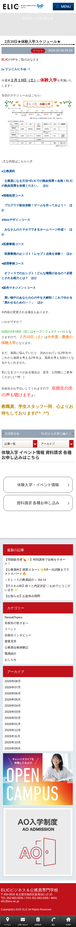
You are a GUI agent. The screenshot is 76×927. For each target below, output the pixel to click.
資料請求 (38, 925)
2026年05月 (13, 699)
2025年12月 (13, 730)
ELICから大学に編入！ (56, 433)
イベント (10, 629)
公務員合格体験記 (16, 647)
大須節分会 (12, 433)
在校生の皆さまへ (16, 623)
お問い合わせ (23, 925)
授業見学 (10, 641)
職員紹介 (10, 653)
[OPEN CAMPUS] (38, 779)
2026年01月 (13, 724)
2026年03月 (13, 711)
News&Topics (13, 617)
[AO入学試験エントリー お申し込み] (38, 842)
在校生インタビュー (18, 635)
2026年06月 (13, 693)
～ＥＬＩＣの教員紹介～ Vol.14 (25, 579)
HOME (68, 925)
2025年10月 (13, 742)
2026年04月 (13, 705)
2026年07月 (13, 687)
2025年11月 (12, 736)
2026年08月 (13, 681)
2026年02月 (13, 718)
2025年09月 (13, 748)
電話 (53, 925)
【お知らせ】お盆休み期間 (22, 596)
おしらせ (10, 659)
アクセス (7, 925)
